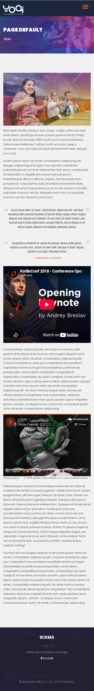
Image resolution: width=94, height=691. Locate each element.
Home (7, 39)
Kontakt (48, 658)
